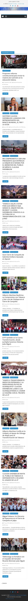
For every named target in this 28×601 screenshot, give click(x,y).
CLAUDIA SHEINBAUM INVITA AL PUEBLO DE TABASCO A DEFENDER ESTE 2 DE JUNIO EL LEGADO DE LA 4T (13, 477)
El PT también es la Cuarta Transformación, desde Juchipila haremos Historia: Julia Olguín (12, 340)
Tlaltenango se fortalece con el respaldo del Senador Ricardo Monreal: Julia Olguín (13, 559)
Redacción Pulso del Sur (17, 82)
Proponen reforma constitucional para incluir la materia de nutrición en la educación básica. (13, 76)
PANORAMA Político (6, 70)
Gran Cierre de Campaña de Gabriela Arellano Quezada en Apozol (13, 257)
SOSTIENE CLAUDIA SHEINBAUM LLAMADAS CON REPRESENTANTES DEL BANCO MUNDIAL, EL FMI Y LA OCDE (13, 120)
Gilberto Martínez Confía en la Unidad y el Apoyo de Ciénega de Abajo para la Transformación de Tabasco (13, 434)
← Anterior (4, 583)
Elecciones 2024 (6, 113)
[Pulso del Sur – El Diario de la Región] (14, 8)
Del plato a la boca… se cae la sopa (16, 3)
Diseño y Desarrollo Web (10, 598)
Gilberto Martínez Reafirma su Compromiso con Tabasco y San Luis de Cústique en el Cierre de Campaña (13, 298)
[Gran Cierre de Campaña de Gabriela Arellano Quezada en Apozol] (14, 243)
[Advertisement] (14, 37)
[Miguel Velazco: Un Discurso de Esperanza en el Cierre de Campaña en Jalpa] (14, 504)
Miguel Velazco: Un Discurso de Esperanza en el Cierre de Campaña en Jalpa (13, 518)
